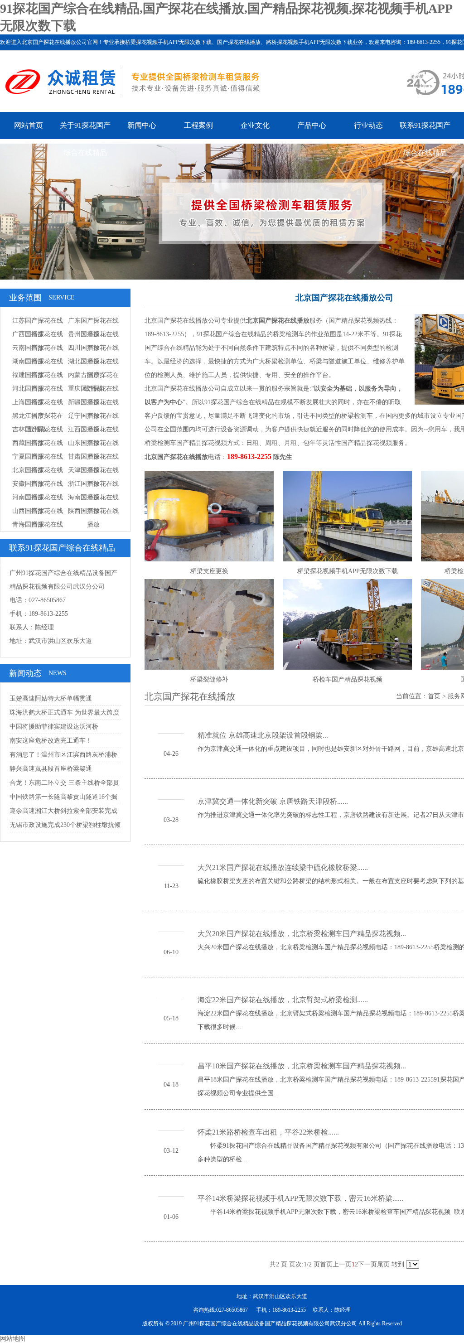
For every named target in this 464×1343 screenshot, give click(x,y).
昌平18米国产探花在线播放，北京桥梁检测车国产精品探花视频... (302, 1066)
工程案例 (198, 125)
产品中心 (311, 125)
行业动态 (368, 125)
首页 (434, 696)
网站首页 (28, 125)
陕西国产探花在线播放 (93, 517)
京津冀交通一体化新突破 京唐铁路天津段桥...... (273, 801)
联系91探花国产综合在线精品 (425, 138)
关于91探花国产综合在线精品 (85, 138)
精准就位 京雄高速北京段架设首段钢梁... (263, 735)
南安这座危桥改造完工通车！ (51, 740)
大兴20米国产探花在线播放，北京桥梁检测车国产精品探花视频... (302, 933)
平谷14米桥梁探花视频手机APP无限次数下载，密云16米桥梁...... (300, 1198)
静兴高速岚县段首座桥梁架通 (51, 768)
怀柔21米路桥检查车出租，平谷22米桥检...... (268, 1132)
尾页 (383, 1264)
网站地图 (12, 1338)
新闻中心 (141, 125)
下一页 (367, 1264)
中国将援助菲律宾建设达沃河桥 (54, 726)
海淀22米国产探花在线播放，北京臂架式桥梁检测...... (283, 1000)
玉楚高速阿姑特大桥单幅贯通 (51, 698)
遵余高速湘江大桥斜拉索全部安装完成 (63, 810)
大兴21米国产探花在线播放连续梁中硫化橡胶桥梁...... (283, 867)
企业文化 (255, 125)
